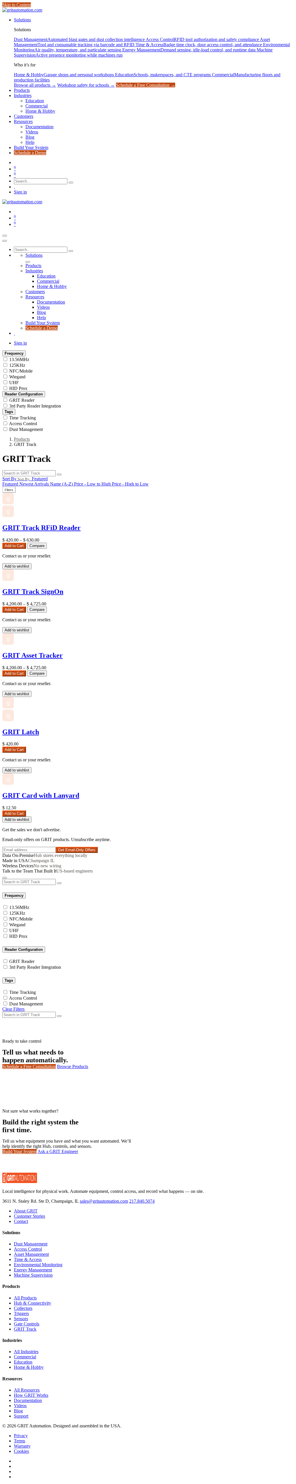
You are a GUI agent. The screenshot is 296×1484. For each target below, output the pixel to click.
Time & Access (28, 1259)
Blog (18, 1410)
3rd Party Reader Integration (35, 405)
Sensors (21, 1318)
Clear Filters (13, 1009)
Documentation (28, 1400)
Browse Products (72, 1066)
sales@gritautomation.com (104, 1201)
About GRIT (26, 1210)
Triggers (21, 1313)
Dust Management (26, 429)
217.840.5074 (142, 1201)
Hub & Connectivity (32, 1303)
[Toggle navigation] (4, 236)
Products (22, 439)
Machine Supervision (33, 1275)
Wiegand (17, 376)
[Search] (71, 182)
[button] (25, 478)
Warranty (22, 1446)
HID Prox (18, 388)
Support (21, 1416)
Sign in (20, 191)
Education (23, 1362)
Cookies (21, 1451)
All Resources (27, 1390)
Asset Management (31, 1254)
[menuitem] (22, 19)
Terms (19, 1440)
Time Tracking (22, 417)
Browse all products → (35, 85)
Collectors (23, 1308)
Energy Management (33, 1269)
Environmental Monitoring (38, 1264)
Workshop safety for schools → (86, 85)
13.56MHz (19, 359)
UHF (14, 382)
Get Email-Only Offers (76, 850)
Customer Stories (29, 1216)
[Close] (4, 241)
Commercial (25, 1356)
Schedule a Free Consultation (29, 1066)
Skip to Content (16, 4)
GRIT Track (25, 1329)
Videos (20, 1405)
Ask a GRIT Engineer (58, 1151)
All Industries (26, 1351)
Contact (21, 1221)
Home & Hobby (29, 1367)
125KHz (17, 365)
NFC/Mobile (21, 371)
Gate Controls (26, 1323)
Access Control (23, 423)
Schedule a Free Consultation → (145, 85)
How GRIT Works (31, 1395)
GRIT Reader (21, 400)
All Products (25, 1297)
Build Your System (19, 1151)
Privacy (21, 1435)
